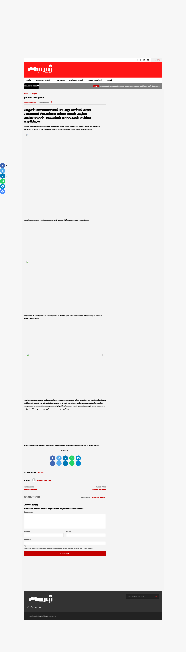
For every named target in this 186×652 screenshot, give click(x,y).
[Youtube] (148, 60)
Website (27, 540)
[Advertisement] (64, 14)
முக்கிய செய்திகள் (76, 80)
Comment (28, 512)
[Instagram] (140, 60)
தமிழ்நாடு (61, 80)
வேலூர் (83, 86)
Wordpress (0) (85, 497)
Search (155, 60)
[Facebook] (137, 60)
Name (27, 532)
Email (69, 532)
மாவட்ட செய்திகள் (43, 80)
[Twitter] (144, 60)
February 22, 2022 (43, 102)
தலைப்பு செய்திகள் (30, 489)
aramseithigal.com (30, 102)
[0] (2, 165)
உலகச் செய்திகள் (95, 80)
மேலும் (109, 80)
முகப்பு (28, 80)
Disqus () (103, 497)
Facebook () (95, 497)
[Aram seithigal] (40, 70)
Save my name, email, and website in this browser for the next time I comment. (58, 548)
